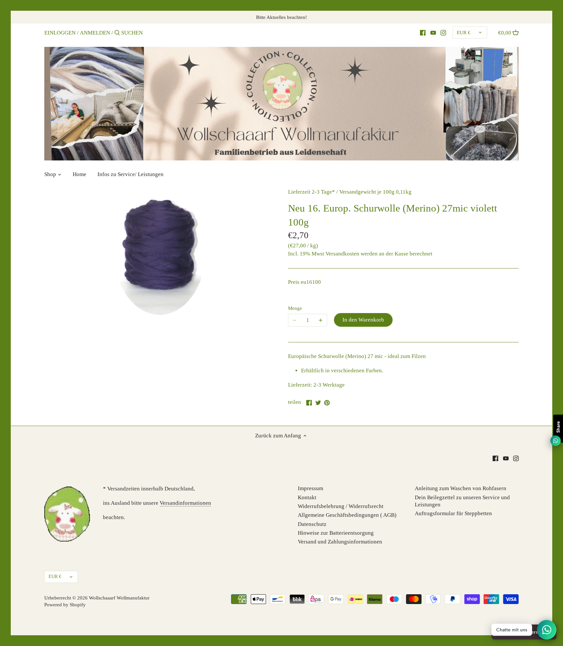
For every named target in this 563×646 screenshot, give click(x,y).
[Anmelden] (117, 33)
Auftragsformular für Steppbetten (453, 513)
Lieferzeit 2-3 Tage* (311, 192)
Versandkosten (342, 254)
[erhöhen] (320, 320)
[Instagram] (443, 32)
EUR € (463, 32)
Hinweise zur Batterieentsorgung (336, 533)
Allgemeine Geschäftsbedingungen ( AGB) (347, 515)
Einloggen (60, 33)
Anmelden (95, 33)
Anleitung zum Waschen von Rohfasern (460, 488)
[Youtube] (433, 32)
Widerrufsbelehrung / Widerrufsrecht (340, 506)
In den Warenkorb (363, 320)
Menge (295, 308)
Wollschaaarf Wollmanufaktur (119, 597)
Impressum (310, 488)
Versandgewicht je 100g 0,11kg (375, 192)
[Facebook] (423, 32)
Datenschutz (312, 524)
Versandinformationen (185, 503)
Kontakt (307, 497)
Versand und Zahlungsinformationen (340, 542)
